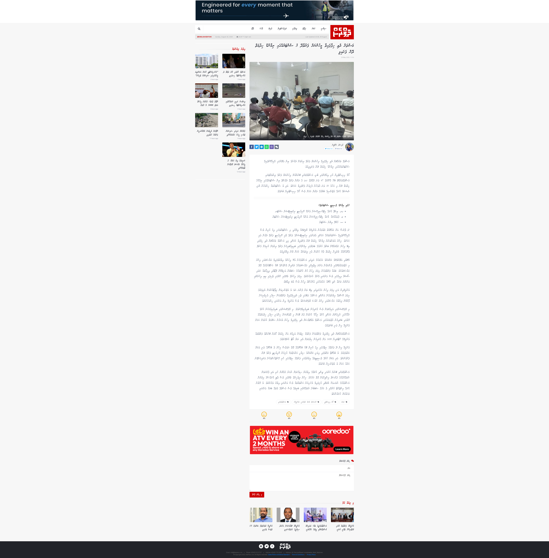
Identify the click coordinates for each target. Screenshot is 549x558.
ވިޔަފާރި (294, 28)
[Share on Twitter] (256, 147)
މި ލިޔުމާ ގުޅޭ (348, 503)
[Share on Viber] (271, 147)
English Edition (205, 37)
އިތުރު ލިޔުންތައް (238, 49)
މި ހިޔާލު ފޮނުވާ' (257, 494)
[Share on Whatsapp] (266, 147)
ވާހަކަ (261, 28)
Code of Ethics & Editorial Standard (279, 554)
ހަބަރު (313, 28)
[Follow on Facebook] (272, 546)
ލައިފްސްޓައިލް (282, 28)
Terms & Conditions (298, 554)
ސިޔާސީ (323, 28)
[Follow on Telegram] (261, 546)
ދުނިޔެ (270, 28)
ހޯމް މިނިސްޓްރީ (329, 402)
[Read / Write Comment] (276, 147)
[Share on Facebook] (251, 147)
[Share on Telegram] (261, 147)
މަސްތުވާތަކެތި (282, 402)
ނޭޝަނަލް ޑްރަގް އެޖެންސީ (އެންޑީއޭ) (306, 402)
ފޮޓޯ (253, 28)
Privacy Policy (311, 554)
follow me (339, 148)
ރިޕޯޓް (304, 28)
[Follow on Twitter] (266, 546)
